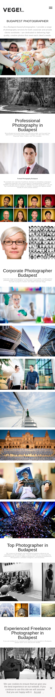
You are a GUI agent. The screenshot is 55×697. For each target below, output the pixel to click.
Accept (37, 692)
